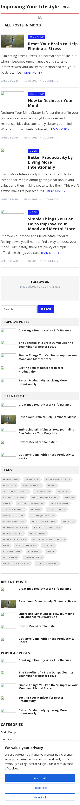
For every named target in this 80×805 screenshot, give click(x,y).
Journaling (7, 739)
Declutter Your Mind (15, 491)
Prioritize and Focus (15, 527)
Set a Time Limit (11, 551)
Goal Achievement (13, 509)
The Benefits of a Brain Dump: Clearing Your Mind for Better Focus (46, 344)
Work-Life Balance (47, 563)
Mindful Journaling (42, 515)
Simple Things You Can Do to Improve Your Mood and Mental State (51, 223)
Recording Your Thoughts (49, 539)
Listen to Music (56, 509)
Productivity (37, 533)
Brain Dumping (31, 485)
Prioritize (68, 521)
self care (48, 545)
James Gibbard (9, 80)
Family (6, 503)
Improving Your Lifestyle (30, 6)
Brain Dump (37, 37)
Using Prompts (33, 557)
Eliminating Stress (13, 497)
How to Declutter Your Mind (50, 103)
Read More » (33, 72)
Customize (40, 788)
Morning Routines (13, 521)
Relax (6, 545)
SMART (50, 551)
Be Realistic (32, 479)
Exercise (69, 497)
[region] (40, 773)
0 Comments (50, 80)
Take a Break (10, 557)
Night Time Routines (43, 521)
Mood (33, 150)
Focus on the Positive (30, 503)
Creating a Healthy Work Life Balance (45, 330)
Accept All (40, 778)
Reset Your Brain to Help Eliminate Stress (53, 46)
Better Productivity (58, 479)
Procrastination (13, 533)
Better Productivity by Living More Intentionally (50, 162)
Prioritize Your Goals (47, 527)
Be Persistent (10, 479)
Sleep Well (34, 551)
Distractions (42, 491)
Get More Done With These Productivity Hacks (46, 640)
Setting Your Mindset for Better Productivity (41, 699)
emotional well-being (44, 497)
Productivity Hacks (14, 539)
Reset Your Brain (26, 545)
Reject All (40, 797)
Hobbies (35, 509)
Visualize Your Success (16, 563)
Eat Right (63, 491)
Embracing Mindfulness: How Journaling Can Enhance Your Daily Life (46, 431)
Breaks (52, 485)
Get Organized (59, 503)
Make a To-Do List (13, 515)
